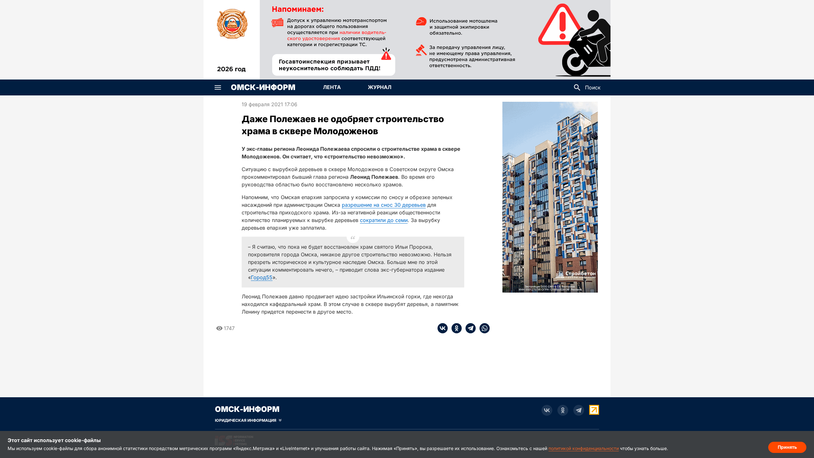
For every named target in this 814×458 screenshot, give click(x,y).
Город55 (261, 277)
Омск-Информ (263, 87)
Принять (787, 447)
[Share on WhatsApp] (483, 328)
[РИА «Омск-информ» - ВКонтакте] (547, 410)
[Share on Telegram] (469, 328)
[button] (218, 87)
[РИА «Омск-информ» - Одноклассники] (562, 410)
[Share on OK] (455, 328)
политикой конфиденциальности (583, 448)
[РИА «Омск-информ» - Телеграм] (578, 410)
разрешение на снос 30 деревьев (384, 205)
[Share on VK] (443, 328)
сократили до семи (384, 220)
